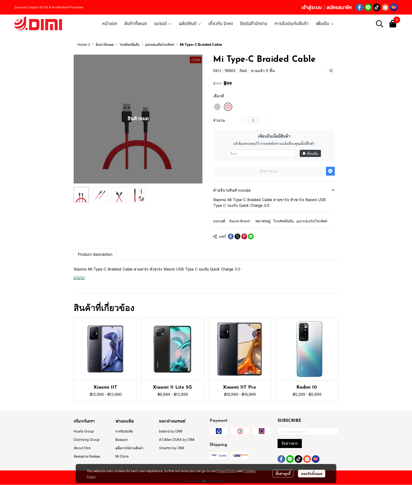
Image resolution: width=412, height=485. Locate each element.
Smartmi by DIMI (171, 448)
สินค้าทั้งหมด (105, 44)
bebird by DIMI (170, 431)
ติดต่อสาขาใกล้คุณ (87, 456)
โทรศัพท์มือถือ (129, 44)
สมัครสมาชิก (339, 7)
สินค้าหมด (268, 171)
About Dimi (82, 448)
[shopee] (385, 7)
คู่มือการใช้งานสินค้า (129, 448)
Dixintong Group (87, 440)
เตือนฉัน (312, 153)
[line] (368, 7)
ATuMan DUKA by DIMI (176, 440)
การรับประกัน (124, 431)
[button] (380, 24)
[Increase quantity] (261, 120)
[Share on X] (237, 236)
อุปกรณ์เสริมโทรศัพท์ (159, 44)
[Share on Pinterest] (244, 236)
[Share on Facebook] (231, 236)
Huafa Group (84, 431)
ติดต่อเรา (121, 440)
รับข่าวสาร (290, 443)
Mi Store (122, 456)
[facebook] (359, 7)
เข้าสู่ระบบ (311, 7)
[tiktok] (377, 7)
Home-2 (83, 44)
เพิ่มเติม (323, 23)
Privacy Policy (227, 471)
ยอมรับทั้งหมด (311, 473)
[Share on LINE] (251, 236)
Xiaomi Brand (239, 221)
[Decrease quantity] (244, 120)
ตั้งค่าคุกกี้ (283, 473)
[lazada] (394, 7)
